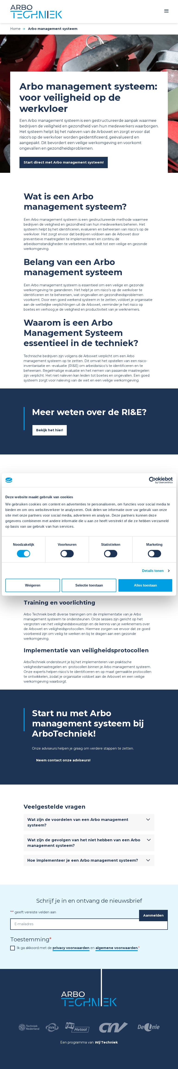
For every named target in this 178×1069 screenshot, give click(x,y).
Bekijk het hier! (49, 430)
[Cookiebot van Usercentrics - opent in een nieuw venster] (152, 480)
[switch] (67, 553)
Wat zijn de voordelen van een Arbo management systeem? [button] (77, 822)
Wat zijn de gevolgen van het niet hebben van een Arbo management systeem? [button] (83, 843)
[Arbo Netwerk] (36, 12)
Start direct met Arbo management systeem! (64, 162)
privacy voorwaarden (71, 948)
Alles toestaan (145, 585)
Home (15, 29)
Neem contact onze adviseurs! (63, 760)
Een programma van (89, 1042)
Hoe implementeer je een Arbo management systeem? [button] (82, 860)
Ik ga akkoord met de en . (78, 948)
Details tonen (153, 571)
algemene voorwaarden (116, 948)
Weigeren (32, 585)
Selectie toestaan (89, 585)
